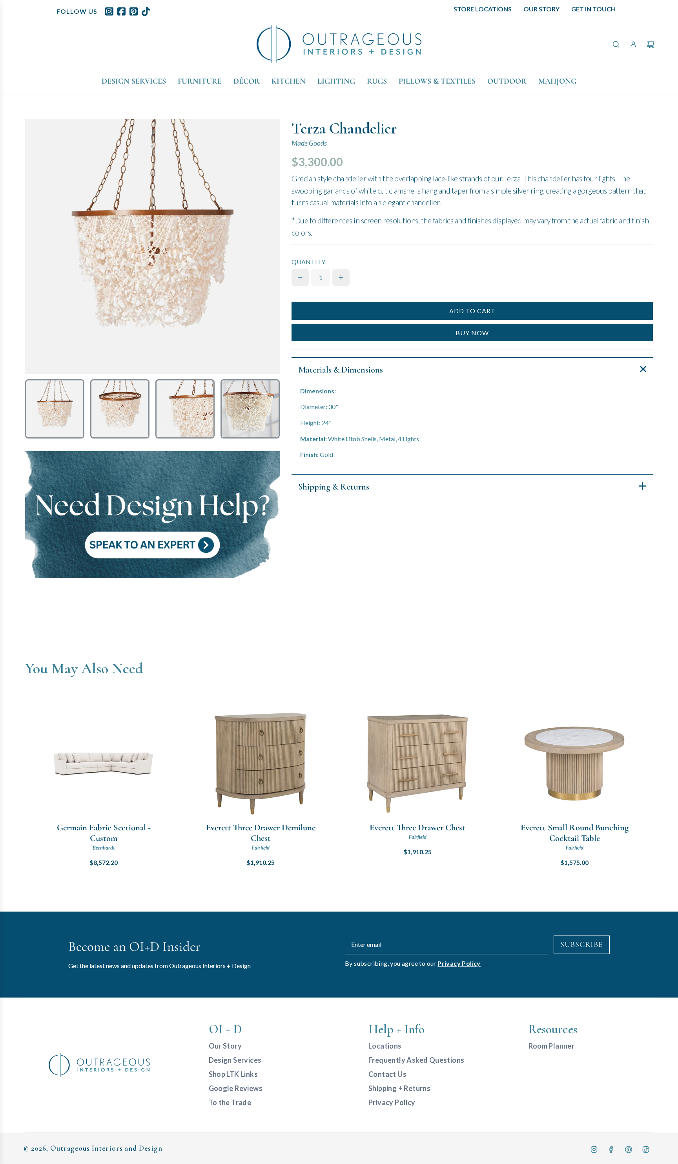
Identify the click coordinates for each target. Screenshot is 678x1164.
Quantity (308, 261)
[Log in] (633, 44)
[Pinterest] (628, 1149)
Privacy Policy (459, 963)
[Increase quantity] (341, 277)
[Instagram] (594, 1149)
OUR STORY (541, 9)
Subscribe (581, 944)
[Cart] (650, 44)
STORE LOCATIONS (483, 9)
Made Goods (309, 143)
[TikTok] (645, 1149)
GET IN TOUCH (593, 9)
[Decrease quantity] (300, 277)
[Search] (616, 44)
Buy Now (472, 332)
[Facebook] (611, 1149)
